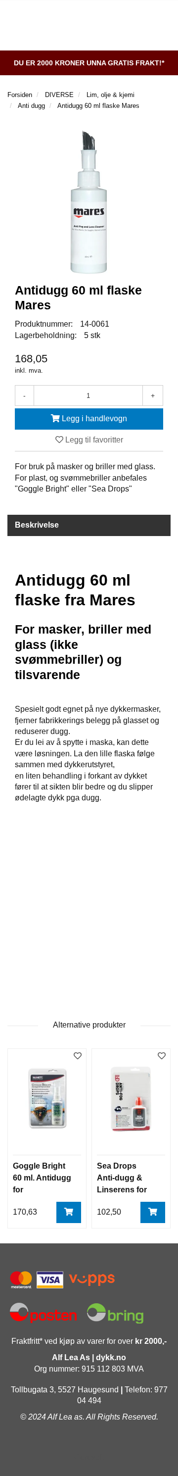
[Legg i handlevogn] (68, 1212)
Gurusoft (89, 1457)
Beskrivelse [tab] (37, 525)
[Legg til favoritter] (77, 1056)
